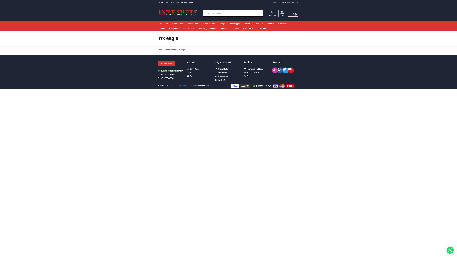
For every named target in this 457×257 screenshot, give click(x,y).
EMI (282, 15)
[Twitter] (286, 70)
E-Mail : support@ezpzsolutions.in (285, 2)
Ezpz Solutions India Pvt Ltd (181, 85)
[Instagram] (275, 70)
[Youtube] (291, 70)
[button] (450, 250)
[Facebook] (280, 70)
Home (161, 50)
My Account (272, 15)
